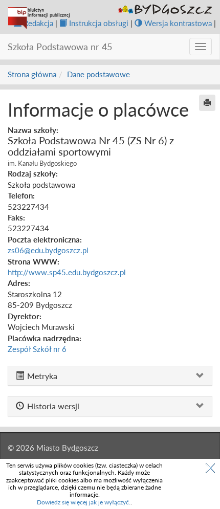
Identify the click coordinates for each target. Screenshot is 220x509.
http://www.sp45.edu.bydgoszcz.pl (67, 272)
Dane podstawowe (98, 74)
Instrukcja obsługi (98, 23)
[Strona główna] (39, 18)
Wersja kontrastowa (178, 23)
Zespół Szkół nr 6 (37, 348)
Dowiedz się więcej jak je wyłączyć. (83, 502)
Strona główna (32, 74)
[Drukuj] (207, 103)
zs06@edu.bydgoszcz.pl (48, 250)
